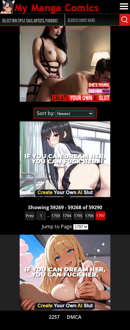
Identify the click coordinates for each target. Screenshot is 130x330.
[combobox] (29, 19)
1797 (100, 215)
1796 (89, 215)
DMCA (74, 317)
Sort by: (45, 113)
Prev (30, 215)
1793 (55, 215)
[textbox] (30, 20)
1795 (78, 215)
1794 (67, 215)
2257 (54, 317)
